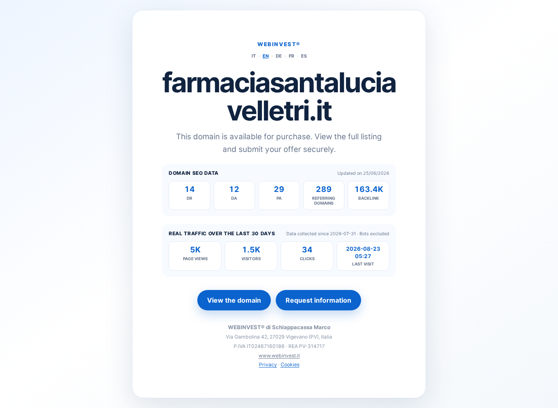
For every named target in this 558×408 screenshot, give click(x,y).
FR (291, 56)
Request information (318, 300)
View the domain (234, 300)
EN (266, 56)
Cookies (290, 364)
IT (254, 56)
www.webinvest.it (279, 355)
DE (279, 56)
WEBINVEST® (279, 44)
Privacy (268, 364)
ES (304, 56)
